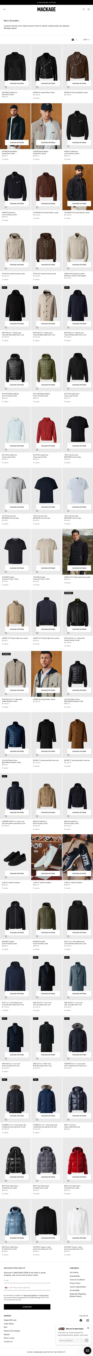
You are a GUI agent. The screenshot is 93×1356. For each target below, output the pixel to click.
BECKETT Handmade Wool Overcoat (45, 760)
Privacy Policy (44, 1295)
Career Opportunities (78, 1287)
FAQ (5, 1327)
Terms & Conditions (77, 1280)
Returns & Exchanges (12, 1331)
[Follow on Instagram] (87, 1320)
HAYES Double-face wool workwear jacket (71, 153)
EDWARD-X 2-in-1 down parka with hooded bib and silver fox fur (75, 1065)
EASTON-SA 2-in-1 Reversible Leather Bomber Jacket (74, 639)
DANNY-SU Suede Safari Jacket (44, 699)
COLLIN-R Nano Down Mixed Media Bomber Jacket (73, 700)
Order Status (9, 1324)
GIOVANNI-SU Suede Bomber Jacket (45, 212)
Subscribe (27, 1307)
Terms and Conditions (30, 1295)
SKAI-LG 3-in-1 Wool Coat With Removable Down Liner (42, 1065)
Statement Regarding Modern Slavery (78, 1295)
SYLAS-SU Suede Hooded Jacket (13, 274)
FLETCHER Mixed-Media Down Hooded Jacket (10, 395)
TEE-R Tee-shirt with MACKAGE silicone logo (72, 456)
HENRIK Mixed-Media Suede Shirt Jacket (9, 153)
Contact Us (8, 1341)
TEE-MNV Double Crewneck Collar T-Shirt (10, 578)
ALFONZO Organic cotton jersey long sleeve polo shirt (42, 1248)
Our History (74, 1272)
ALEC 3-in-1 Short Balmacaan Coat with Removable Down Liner (75, 943)
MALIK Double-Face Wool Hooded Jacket (40, 822)
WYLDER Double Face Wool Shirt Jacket (9, 93)
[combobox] (8, 1288)
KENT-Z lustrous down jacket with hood (72, 1126)
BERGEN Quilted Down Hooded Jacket (9, 943)
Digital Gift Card (10, 1320)
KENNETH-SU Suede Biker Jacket (76, 92)
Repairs (7, 1334)
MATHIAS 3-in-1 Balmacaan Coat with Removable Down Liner (13, 334)
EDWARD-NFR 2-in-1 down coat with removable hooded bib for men (13, 822)
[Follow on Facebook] (80, 1320)
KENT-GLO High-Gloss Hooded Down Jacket (10, 1187)
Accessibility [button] (75, 1290)
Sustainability (75, 1276)
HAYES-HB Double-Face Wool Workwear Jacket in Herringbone (75, 275)
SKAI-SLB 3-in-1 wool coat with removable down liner (42, 1004)
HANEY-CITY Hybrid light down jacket (77, 577)
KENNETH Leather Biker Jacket (43, 92)
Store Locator (9, 1338)
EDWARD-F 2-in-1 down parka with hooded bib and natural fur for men (14, 1126)
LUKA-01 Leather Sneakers (11, 882)
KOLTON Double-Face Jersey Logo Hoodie (71, 395)
